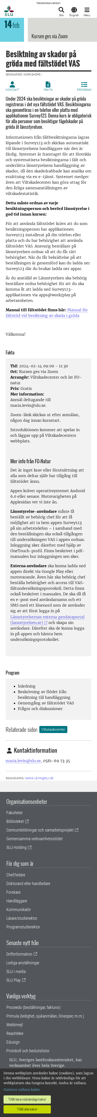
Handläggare (16, 900)
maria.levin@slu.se (23, 760)
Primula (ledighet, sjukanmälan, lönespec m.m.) (45, 1016)
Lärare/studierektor (21, 918)
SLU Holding (16, 847)
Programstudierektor (23, 926)
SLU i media (16, 971)
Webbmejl (14, 1024)
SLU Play (13, 980)
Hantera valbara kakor (22, 1089)
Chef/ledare (15, 874)
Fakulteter (14, 812)
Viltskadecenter (53, 729)
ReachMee (14, 1033)
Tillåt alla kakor (27, 1109)
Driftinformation (19, 954)
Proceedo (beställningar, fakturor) (33, 1007)
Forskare (13, 892)
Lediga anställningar (22, 962)
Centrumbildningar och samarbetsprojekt (39, 830)
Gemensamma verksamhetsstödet (34, 838)
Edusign (13, 1042)
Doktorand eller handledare (28, 883)
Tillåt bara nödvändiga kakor (27, 1099)
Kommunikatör (18, 909)
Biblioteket (15, 821)
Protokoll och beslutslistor (27, 1050)
